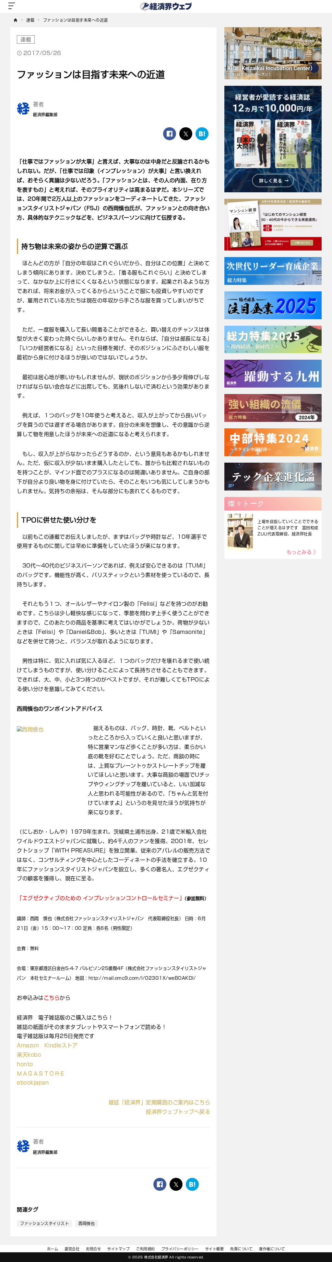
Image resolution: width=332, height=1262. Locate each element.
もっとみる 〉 (303, 552)
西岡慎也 (86, 1223)
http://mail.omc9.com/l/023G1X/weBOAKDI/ (142, 978)
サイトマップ (118, 1249)
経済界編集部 (45, 115)
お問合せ (93, 1249)
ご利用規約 (145, 1249)
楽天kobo (29, 1054)
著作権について (272, 1249)
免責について (241, 1249)
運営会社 (72, 1249)
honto (25, 1064)
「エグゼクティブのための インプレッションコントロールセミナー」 (100, 898)
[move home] (16, 20)
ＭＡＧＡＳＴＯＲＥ (41, 1073)
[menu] (11, 6)
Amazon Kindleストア (47, 1045)
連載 (25, 39)
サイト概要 (214, 1249)
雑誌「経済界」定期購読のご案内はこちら (159, 1102)
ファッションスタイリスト (44, 1223)
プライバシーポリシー (180, 1249)
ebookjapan (33, 1082)
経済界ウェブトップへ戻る (178, 1111)
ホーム (52, 1249)
